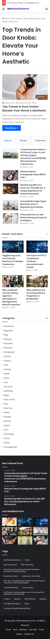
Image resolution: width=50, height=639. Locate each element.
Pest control (9, 399)
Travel (6, 438)
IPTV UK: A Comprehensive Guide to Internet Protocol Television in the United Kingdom (24, 582)
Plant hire (8, 408)
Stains (26, 604)
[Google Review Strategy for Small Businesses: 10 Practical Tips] (9, 522)
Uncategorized (10, 447)
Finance (7, 361)
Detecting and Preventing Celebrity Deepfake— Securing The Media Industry (22, 570)
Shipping (42, 599)
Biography (8, 330)
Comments (40, 140)
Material (17, 599)
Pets (6, 404)
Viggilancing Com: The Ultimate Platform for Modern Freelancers (12, 260)
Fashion (7, 356)
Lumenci (7, 599)
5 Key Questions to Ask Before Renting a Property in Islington (33, 217)
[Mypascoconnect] (18, 9)
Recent (23, 140)
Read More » (11, 128)
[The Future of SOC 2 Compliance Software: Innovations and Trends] (37, 247)
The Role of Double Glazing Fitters (17, 608)
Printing (7, 421)
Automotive (9, 326)
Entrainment (9, 352)
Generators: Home (11, 576)
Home (7, 18)
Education (8, 343)
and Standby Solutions (12, 560)
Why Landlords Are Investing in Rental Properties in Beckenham (35, 294)
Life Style (8, 386)
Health (7, 374)
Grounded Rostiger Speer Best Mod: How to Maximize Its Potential (33, 204)
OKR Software (29, 599)
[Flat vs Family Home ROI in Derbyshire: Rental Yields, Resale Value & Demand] (25, 540)
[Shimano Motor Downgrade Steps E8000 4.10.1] (10, 175)
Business (8, 339)
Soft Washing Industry (12, 604)
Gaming (7, 369)
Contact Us (29, 634)
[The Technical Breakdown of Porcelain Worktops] (40, 531)
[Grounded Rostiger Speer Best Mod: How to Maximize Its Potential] (10, 205)
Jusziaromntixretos (11, 587)
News (6, 395)
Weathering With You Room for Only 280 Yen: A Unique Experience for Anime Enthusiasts (32, 189)
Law (6, 382)
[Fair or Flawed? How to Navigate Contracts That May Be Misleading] (40, 540)
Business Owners (10, 565)
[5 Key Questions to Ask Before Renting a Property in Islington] (10, 218)
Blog (6, 335)
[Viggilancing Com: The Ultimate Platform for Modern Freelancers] (13, 247)
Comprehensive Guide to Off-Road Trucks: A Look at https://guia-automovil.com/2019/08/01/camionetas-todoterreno (33, 156)
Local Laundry (27, 587)
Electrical (8, 348)
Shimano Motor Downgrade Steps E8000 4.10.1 (33, 174)
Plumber (7, 417)
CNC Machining (27, 565)
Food (6, 365)
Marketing (8, 391)
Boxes (27, 560)
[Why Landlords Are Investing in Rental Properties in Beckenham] (37, 281)
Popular (8, 140)
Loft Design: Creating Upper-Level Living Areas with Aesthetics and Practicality (24, 593)
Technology (9, 434)
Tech (6, 430)
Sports (7, 425)
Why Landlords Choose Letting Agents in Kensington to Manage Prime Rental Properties (11, 297)
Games (19, 634)
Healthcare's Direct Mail (31, 576)
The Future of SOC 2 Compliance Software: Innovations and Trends (36, 261)
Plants (6, 412)
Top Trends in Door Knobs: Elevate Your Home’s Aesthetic (24, 108)
